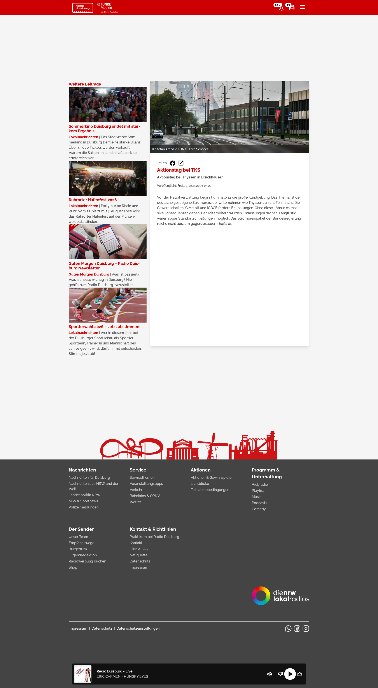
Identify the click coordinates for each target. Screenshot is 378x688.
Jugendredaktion (83, 555)
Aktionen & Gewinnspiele (211, 477)
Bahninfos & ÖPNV (145, 496)
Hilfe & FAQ (139, 549)
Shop (73, 567)
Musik (257, 497)
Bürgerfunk (78, 549)
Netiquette (138, 555)
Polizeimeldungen (83, 507)
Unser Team (78, 537)
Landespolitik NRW (85, 495)
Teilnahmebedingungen (210, 490)
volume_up (269, 674)
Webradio (260, 484)
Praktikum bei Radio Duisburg (154, 537)
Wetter (135, 502)
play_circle (290, 674)
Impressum (139, 567)
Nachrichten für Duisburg (89, 477)
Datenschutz (140, 561)
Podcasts (259, 503)
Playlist (258, 491)
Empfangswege (81, 543)
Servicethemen (142, 477)
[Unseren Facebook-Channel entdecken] (297, 628)
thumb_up (299, 674)
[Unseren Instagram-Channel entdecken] (305, 628)
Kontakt (136, 543)
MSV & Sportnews (83, 501)
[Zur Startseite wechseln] (82, 8)
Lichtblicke (200, 484)
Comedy (259, 509)
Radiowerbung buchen (87, 561)
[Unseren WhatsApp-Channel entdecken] (288, 628)
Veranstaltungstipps (146, 484)
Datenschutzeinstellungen (138, 628)
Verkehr (136, 490)
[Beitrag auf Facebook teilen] (172, 163)
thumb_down (280, 674)
